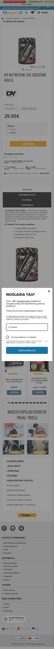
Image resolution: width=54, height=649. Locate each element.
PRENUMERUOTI (27, 350)
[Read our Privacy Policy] (46, 341)
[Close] (49, 291)
